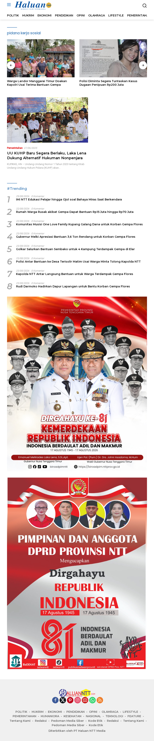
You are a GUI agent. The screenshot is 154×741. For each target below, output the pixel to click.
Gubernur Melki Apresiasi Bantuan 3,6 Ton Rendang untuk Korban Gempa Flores (75, 237)
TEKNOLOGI (114, 716)
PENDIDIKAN (75, 712)
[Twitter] (63, 700)
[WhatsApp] (92, 700)
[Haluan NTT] (32, 5)
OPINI (93, 712)
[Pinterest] (70, 700)
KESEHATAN (72, 716)
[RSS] (100, 700)
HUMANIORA (50, 716)
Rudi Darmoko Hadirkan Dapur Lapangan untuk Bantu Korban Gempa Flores (73, 286)
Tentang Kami (20, 721)
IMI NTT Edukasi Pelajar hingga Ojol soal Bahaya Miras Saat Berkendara (69, 199)
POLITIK (21, 712)
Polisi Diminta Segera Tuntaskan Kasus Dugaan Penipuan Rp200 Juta (36, 83)
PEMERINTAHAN (24, 716)
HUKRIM (38, 712)
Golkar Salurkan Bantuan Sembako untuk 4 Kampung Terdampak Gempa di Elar (75, 249)
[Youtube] (85, 700)
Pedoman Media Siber (67, 721)
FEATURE (134, 716)
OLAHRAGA (110, 712)
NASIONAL (93, 716)
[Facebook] (55, 700)
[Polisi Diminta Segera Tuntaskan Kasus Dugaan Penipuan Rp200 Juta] (41, 58)
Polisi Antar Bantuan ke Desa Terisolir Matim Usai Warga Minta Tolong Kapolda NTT (78, 261)
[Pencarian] (144, 5)
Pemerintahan (15, 147)
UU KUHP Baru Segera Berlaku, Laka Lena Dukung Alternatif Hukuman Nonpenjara (46, 155)
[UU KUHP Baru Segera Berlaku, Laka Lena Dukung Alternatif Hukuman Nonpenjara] (47, 120)
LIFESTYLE (130, 712)
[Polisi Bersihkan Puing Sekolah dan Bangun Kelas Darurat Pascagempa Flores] (113, 58)
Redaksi (41, 721)
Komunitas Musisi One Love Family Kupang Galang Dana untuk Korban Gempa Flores (79, 224)
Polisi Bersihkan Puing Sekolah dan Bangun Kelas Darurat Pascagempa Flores (112, 83)
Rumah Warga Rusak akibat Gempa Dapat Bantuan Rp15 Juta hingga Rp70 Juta (75, 212)
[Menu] (9, 4)
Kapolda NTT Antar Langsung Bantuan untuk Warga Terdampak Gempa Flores (74, 274)
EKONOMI (55, 712)
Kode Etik (95, 721)
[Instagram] (77, 700)
